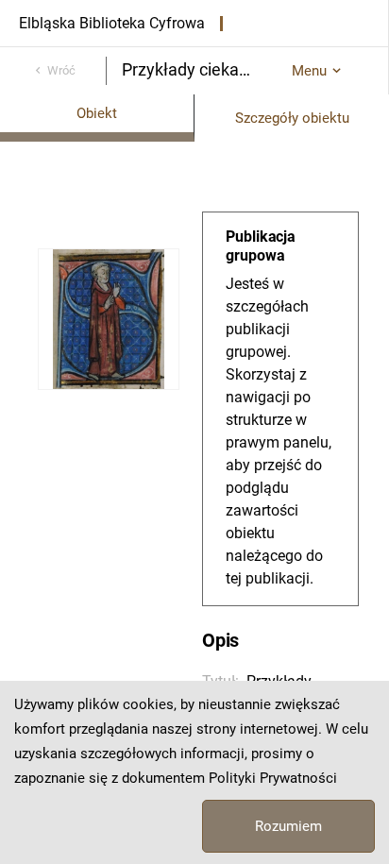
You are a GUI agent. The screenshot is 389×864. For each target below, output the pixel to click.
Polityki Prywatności (273, 778)
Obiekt (96, 113)
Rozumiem (288, 826)
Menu (309, 70)
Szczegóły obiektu (292, 118)
